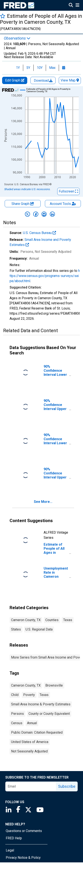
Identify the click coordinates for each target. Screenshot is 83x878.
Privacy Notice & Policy (23, 858)
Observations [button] (15, 38)
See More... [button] (43, 502)
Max (52, 68)
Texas (67, 620)
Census (16, 723)
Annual (32, 723)
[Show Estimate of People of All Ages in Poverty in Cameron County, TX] (50, 90)
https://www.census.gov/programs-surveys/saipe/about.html (45, 276)
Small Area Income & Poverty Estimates (40, 704)
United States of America (29, 742)
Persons (17, 714)
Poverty (29, 695)
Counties (52, 620)
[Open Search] (71, 6)
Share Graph (20, 204)
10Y (40, 68)
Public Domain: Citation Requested (37, 732)
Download (42, 80)
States (16, 629)
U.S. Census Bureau (38, 233)
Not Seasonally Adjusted (29, 751)
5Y (28, 68)
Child (15, 695)
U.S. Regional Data (39, 629)
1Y (18, 68)
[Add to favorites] (2, 15)
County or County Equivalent (49, 714)
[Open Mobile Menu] (77, 6)
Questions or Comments (24, 831)
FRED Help (14, 838)
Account (60, 204)
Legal (10, 850)
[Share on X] (27, 214)
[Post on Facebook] (35, 214)
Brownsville (54, 685)
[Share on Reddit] (44, 214)
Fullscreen (67, 191)
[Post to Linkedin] (52, 214)
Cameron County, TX (26, 620)
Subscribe (66, 786)
